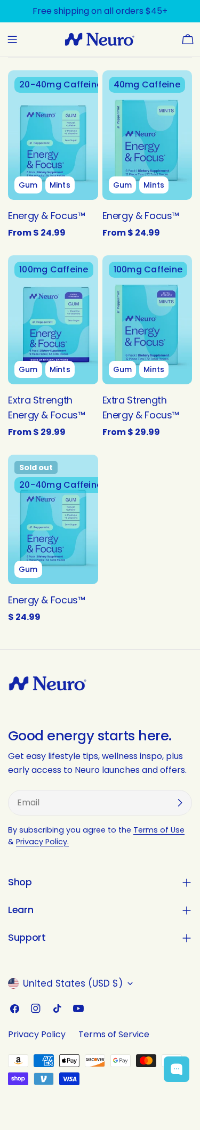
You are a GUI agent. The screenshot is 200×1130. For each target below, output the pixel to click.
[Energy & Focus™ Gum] (53, 135)
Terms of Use (159, 830)
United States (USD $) (73, 983)
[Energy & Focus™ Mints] (147, 135)
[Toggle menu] (12, 39)
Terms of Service (113, 1034)
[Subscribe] (180, 803)
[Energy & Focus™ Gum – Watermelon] (53, 519)
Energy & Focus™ (46, 215)
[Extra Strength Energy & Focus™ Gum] (53, 320)
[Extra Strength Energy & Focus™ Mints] (147, 320)
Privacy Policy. (42, 841)
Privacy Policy (37, 1034)
